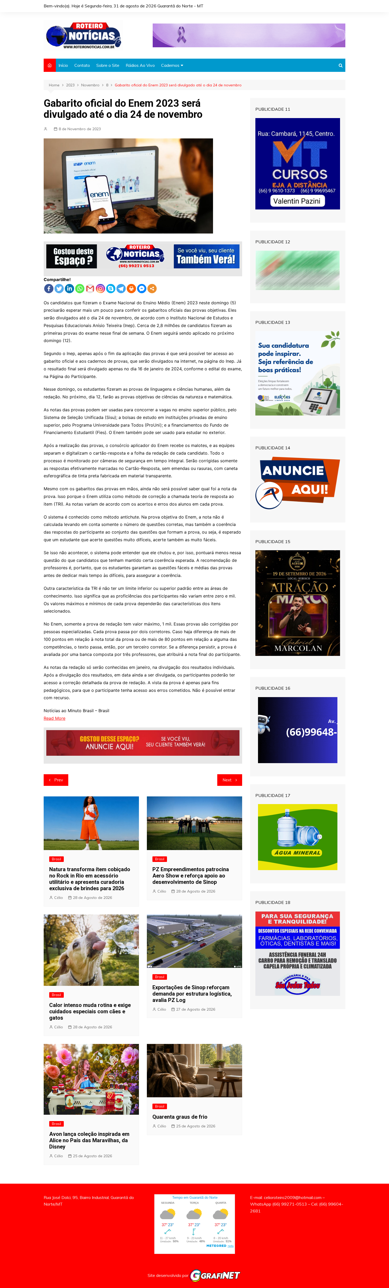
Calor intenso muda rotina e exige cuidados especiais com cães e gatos (90, 1011)
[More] (152, 288)
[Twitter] (59, 288)
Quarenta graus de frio (179, 1117)
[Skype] (110, 288)
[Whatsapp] (79, 288)
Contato (82, 65)
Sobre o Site (107, 65)
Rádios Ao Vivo (140, 65)
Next (227, 779)
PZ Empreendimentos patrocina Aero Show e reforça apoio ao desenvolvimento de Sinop (190, 875)
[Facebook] (48, 288)
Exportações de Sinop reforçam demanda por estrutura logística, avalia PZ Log (192, 993)
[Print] (131, 288)
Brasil (56, 859)
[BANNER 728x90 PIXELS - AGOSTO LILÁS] (249, 35)
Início (63, 65)
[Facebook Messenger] (141, 288)
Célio (58, 897)
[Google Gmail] (90, 288)
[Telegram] (121, 288)
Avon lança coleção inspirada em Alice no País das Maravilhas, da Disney (89, 1140)
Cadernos (170, 65)
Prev (58, 779)
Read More (54, 718)
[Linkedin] (69, 288)
